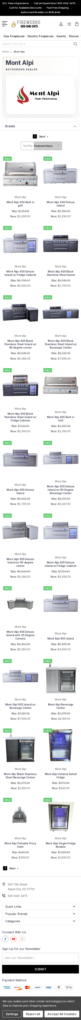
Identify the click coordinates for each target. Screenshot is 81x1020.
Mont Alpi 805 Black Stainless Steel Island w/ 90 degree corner (20, 344)
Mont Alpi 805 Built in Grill (60, 418)
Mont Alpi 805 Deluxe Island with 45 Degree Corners (20, 635)
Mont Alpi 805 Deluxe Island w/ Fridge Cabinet (60, 564)
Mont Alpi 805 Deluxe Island (20, 491)
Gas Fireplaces (14, 36)
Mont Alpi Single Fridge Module (61, 845)
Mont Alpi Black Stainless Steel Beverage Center (20, 775)
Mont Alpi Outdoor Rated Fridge (61, 775)
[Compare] (69, 25)
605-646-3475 (17, 896)
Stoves (74, 36)
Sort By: (28, 145)
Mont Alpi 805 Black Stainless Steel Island (61, 273)
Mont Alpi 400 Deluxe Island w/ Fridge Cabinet (20, 273)
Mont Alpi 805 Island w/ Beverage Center (20, 706)
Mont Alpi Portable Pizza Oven (20, 845)
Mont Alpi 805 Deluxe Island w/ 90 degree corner (20, 562)
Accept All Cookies (61, 1014)
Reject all (33, 1014)
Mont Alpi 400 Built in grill (20, 204)
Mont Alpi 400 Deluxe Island (60, 204)
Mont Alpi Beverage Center (60, 706)
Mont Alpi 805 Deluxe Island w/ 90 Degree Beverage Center (60, 490)
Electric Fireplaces (40, 36)
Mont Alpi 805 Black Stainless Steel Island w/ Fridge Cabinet (20, 417)
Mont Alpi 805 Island (60, 638)
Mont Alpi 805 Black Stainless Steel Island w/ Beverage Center (61, 344)
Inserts (61, 36)
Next (42, 136)
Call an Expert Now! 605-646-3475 (55, 3)
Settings (12, 1014)
